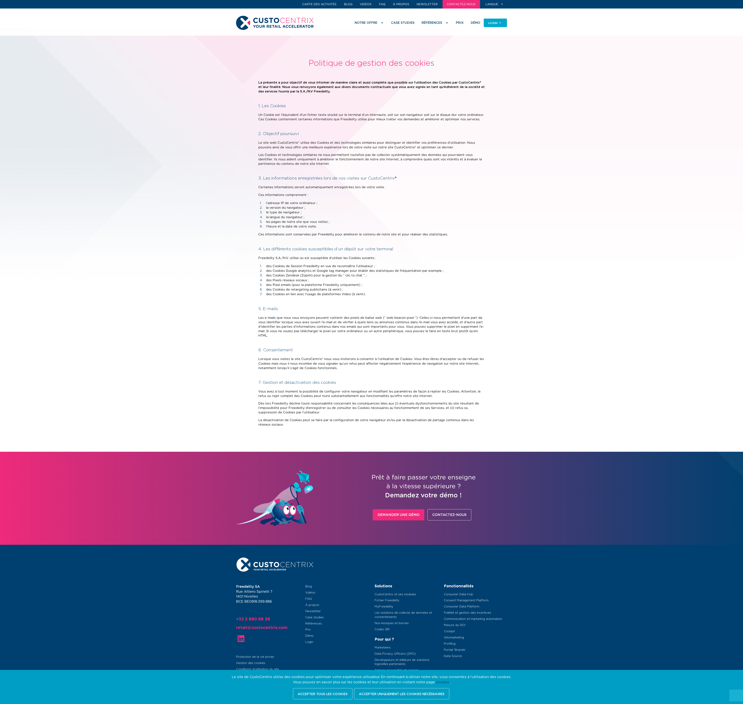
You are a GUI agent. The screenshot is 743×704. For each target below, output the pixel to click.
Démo (475, 22)
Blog (348, 4)
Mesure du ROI (455, 625)
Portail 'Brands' (455, 649)
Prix (460, 22)
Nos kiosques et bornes (392, 623)
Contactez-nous (449, 515)
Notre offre (366, 22)
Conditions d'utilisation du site (257, 669)
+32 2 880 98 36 (253, 619)
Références (313, 623)
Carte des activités (319, 4)
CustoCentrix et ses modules (395, 594)
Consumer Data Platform (461, 606)
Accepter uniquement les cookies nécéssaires (401, 694)
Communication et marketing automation (473, 619)
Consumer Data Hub (458, 594)
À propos (401, 4)
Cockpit (449, 631)
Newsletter (427, 4)
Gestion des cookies (250, 663)
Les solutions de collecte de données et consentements (403, 614)
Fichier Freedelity (387, 600)
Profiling (449, 643)
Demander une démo (398, 515)
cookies (442, 682)
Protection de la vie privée (255, 656)
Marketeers (383, 647)
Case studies (402, 22)
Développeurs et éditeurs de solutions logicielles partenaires (402, 662)
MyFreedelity (384, 606)
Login (309, 642)
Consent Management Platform (466, 600)
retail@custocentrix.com (262, 628)
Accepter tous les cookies (323, 694)
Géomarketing (454, 637)
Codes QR (382, 629)
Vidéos (366, 4)
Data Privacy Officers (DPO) (395, 653)
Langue (491, 4)
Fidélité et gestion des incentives (467, 612)
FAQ (382, 4)
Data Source (453, 656)
